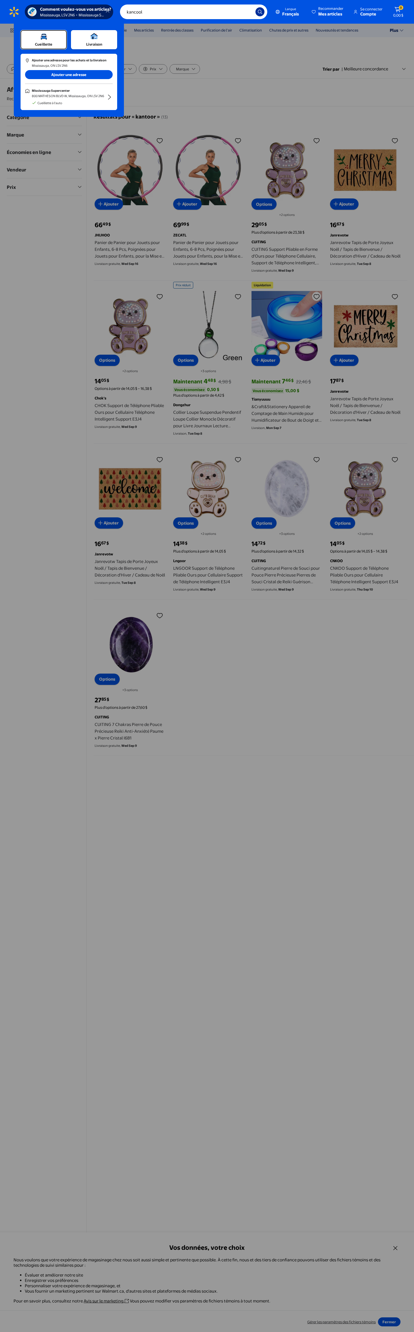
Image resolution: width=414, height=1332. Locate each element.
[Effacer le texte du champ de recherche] (247, 12)
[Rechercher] (259, 11)
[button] (328, 12)
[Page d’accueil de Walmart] (14, 12)
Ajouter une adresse (68, 74)
